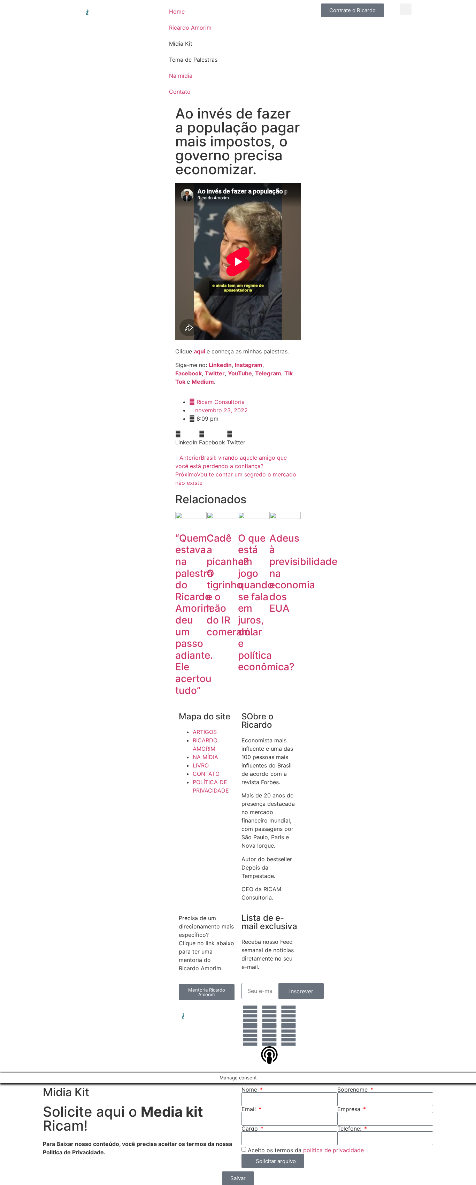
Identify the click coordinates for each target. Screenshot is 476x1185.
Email (249, 1109)
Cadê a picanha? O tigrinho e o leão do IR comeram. (230, 585)
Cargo (250, 1128)
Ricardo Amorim (190, 27)
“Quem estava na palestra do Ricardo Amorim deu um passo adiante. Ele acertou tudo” (194, 614)
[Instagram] (269, 1016)
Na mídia (180, 75)
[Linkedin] (250, 1016)
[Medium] (288, 1035)
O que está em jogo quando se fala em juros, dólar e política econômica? (266, 602)
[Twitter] (250, 1035)
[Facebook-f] (288, 1016)
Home (177, 11)
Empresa (349, 1109)
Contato (180, 91)
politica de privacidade (333, 1150)
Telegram (268, 373)
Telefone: (350, 1128)
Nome (250, 1089)
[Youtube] (269, 1035)
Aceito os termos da (306, 1150)
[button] (406, 9)
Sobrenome (353, 1089)
